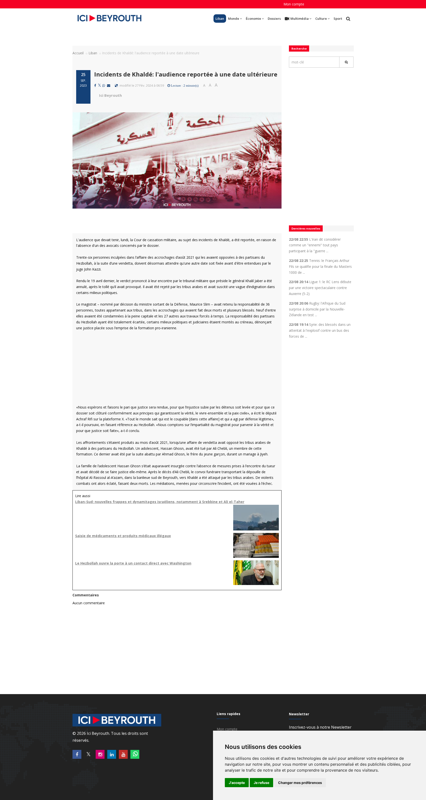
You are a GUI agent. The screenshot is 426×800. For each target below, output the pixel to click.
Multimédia (299, 18)
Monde (233, 18)
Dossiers (274, 18)
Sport (338, 18)
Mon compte (294, 4)
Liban (219, 18)
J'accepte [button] (237, 782)
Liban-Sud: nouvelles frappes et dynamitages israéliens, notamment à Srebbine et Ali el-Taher (159, 501)
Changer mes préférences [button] (300, 782)
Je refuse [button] (261, 782)
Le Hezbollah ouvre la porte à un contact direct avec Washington (133, 563)
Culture (321, 18)
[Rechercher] (346, 62)
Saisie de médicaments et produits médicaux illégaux (123, 535)
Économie (253, 18)
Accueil (78, 53)
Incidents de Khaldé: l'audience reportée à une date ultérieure (185, 74)
